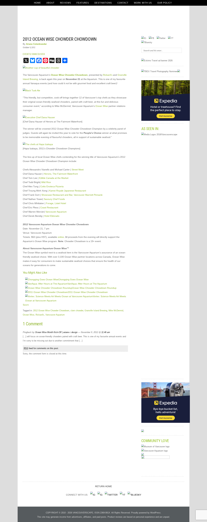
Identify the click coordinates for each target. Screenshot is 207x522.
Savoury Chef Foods (54, 199)
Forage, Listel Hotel (56, 203)
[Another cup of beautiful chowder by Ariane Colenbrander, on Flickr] (41, 67)
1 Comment (119, 39)
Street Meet (78, 169)
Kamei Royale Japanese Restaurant (67, 190)
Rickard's (40, 315)
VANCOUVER (38, 54)
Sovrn (26, 304)
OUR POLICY (164, 3)
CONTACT (122, 3)
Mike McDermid (116, 310)
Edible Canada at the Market (53, 178)
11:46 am (105, 332)
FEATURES (82, 3)
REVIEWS (65, 3)
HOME (37, 3)
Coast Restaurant (49, 207)
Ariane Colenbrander (36, 44)
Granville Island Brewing (96, 310)
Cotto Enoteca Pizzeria (52, 186)
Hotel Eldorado (51, 216)
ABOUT (50, 3)
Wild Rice (46, 182)
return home (103, 486)
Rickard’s (107, 75)
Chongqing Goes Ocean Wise (73, 279)
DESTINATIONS (103, 3)
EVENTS (27, 54)
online (61, 237)
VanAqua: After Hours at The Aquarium (87, 283)
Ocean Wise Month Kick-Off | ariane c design (56, 332)
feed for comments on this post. (41, 348)
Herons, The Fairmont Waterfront (61, 173)
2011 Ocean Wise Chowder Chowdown (88, 292)
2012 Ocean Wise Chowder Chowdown (60, 39)
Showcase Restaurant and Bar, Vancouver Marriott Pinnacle (72, 195)
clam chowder (77, 310)
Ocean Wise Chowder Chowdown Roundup (94, 288)
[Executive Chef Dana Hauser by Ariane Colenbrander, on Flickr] (39, 117)
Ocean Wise (101, 106)
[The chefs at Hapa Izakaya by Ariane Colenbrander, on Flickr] (38, 144)
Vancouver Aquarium (56, 211)
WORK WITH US (143, 3)
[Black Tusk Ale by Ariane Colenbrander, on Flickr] (31, 90)
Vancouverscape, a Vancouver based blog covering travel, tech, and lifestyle (103, 21)
